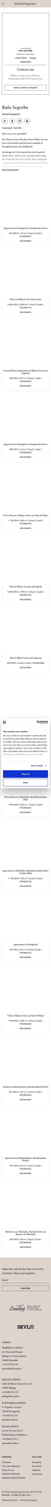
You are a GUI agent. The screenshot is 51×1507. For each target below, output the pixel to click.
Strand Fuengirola (11, 113)
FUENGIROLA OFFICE (14, 1403)
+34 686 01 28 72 (10, 1439)
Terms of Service (10, 1500)
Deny (25, 782)
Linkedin (36, 1470)
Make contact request (26, 88)
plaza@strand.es (10, 1419)
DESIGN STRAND (11, 1474)
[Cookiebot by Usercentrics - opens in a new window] (36, 722)
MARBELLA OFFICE (12, 1347)
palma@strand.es (10, 1443)
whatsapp (32, 58)
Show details (37, 766)
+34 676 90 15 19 (10, 1364)
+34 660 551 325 (10, 1415)
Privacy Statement (28, 1500)
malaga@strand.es (10, 1396)
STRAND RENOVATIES (13, 1478)
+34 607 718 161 (21, 58)
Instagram (36, 1462)
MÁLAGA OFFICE (11, 1379)
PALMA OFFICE (10, 1426)
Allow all (25, 774)
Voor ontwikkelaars (11, 1466)
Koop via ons (8, 1470)
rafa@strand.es (25, 61)
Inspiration (37, 1474)
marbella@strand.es (11, 1368)
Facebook (36, 1466)
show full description (10, 170)
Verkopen (6, 1462)
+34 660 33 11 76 (10, 1392)
